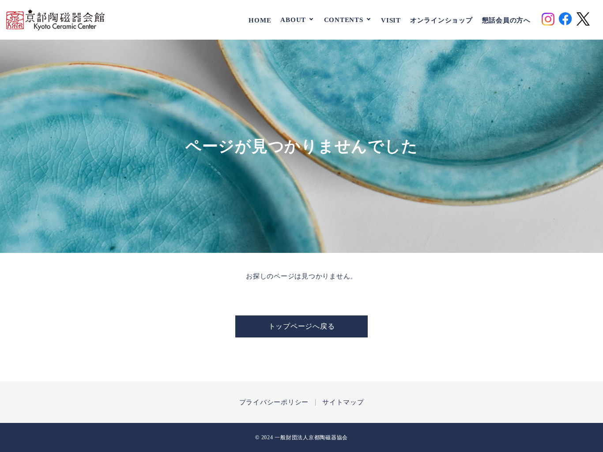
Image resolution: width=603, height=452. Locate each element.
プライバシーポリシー (274, 402)
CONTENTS (343, 19)
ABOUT (293, 19)
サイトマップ (343, 402)
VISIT (391, 19)
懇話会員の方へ (506, 19)
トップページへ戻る (301, 326)
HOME (260, 19)
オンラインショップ (441, 19)
